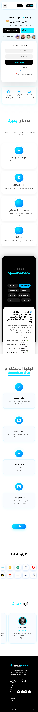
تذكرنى (24, 67)
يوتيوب (24, 290)
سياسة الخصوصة (12, 699)
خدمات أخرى (12, 300)
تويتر (11, 295)
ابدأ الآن (19, 526)
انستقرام (24, 285)
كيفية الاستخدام (12, 30)
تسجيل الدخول (19, 62)
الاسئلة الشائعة (13, 689)
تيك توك (11, 285)
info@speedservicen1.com (21, 687)
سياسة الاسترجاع (13, 695)
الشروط (12, 692)
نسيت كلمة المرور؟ (24, 70)
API (13, 685)
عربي (20, 5)
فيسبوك (12, 290)
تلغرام (25, 300)
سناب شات (22, 295)
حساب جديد (29, 30)
